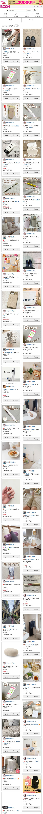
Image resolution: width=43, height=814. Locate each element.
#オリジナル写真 (9, 547)
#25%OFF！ (34, 724)
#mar (38, 89)
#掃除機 (27, 474)
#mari (7, 90)
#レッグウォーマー (30, 515)
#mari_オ (27, 164)
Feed (5, 14)
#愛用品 (6, 52)
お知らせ (27, 14)
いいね (16, 61)
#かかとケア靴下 (9, 352)
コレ (7, 61)
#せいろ (27, 687)
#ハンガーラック (29, 645)
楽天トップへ (38, 6)
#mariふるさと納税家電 (9, 389)
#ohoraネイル (8, 509)
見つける (16, 14)
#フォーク (7, 465)
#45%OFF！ (14, 778)
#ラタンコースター (30, 429)
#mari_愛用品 (15, 126)
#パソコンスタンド (30, 559)
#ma (30, 127)
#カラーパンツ (8, 629)
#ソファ (7, 240)
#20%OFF (27, 89)
